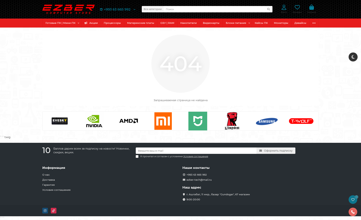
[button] (47, 121)
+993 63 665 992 (117, 9)
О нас (46, 174)
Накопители (188, 22)
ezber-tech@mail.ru (199, 179)
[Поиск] (268, 9)
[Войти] (284, 7)
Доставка (48, 179)
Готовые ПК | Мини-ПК (60, 22)
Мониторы (281, 22)
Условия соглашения (56, 189)
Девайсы (300, 22)
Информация (53, 168)
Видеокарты (211, 22)
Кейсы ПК (261, 22)
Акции (93, 22)
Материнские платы (140, 22)
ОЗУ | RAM (167, 22)
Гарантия (48, 184)
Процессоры (112, 22)
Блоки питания (236, 22)
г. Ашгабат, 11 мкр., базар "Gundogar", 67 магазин (218, 194)
